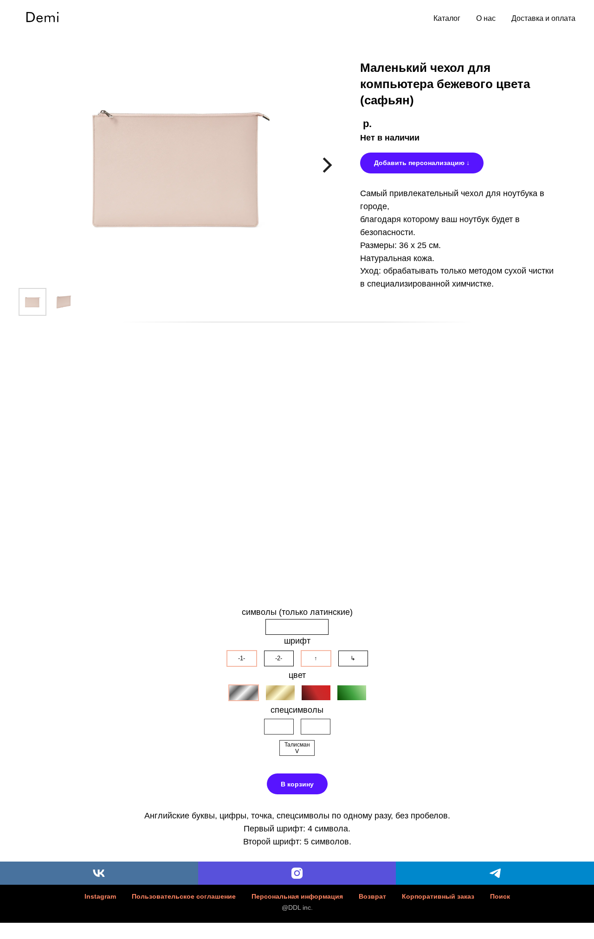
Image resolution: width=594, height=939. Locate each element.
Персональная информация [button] (297, 896)
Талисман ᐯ (297, 747)
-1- (241, 658)
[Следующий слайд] (327, 165)
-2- (278, 658)
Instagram (100, 896)
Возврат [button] (372, 896)
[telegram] (495, 873)
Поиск (500, 896)
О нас (486, 18)
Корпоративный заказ (438, 896)
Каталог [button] (446, 18)
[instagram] (297, 873)
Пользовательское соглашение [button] (184, 896)
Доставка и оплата (543, 18)
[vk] (99, 873)
